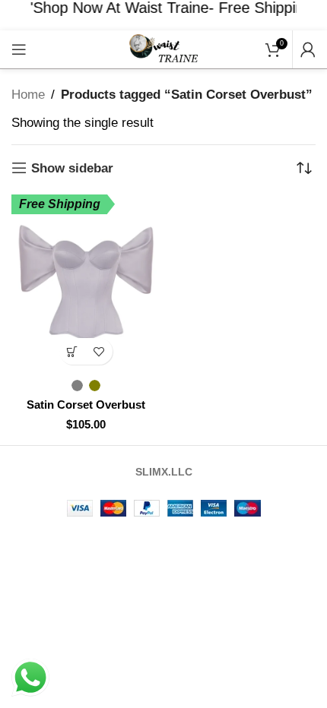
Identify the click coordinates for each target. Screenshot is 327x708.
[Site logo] (163, 48)
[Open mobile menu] (19, 49)
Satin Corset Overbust (86, 404)
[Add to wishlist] (99, 351)
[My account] (308, 49)
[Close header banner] (308, 15)
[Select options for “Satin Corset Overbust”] (72, 351)
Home (28, 94)
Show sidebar (72, 168)
